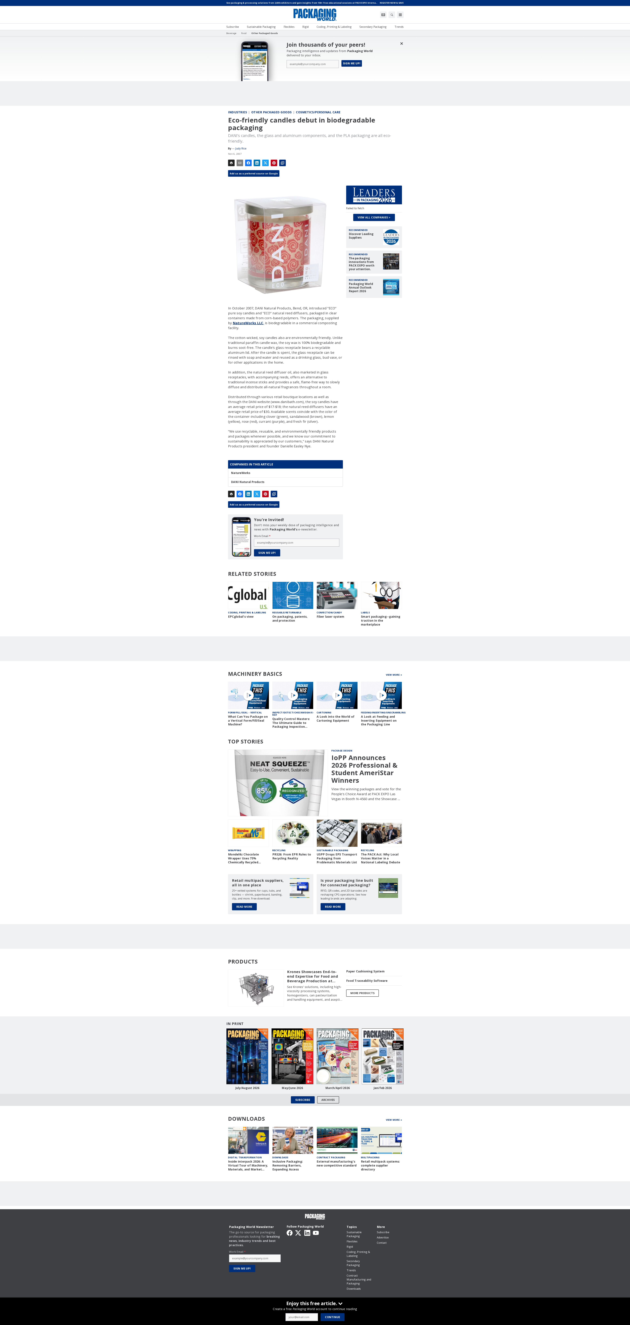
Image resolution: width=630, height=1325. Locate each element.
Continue (332, 1317)
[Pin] (274, 163)
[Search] (391, 14)
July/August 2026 (247, 1088)
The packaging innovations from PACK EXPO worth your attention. (361, 264)
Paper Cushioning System (365, 971)
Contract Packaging (331, 1157)
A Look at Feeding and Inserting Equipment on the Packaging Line (379, 720)
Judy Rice (240, 148)
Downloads (280, 1157)
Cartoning (324, 712)
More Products (362, 993)
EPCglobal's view (240, 616)
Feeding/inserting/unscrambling (383, 712)
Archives (328, 1100)
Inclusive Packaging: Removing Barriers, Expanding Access (287, 1165)
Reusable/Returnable (287, 612)
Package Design (341, 750)
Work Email (262, 536)
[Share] (248, 163)
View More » (394, 674)
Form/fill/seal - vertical (245, 712)
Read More (244, 907)
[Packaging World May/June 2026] (292, 1056)
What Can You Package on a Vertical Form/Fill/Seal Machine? (248, 720)
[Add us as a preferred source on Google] (282, 163)
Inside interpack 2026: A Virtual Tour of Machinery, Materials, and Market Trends (248, 1165)
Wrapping (234, 850)
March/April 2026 (337, 1088)
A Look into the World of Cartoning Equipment (335, 718)
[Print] (231, 163)
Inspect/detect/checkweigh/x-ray (293, 713)
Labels (365, 612)
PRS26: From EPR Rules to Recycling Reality (291, 856)
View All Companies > (374, 217)
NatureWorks (240, 473)
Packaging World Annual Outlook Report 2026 (361, 287)
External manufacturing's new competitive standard (337, 1163)
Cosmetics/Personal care (318, 112)
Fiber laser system (330, 616)
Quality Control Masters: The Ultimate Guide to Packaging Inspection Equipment (291, 723)
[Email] (240, 163)
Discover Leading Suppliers (361, 235)
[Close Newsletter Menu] (401, 43)
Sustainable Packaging (332, 850)
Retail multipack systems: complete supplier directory (380, 1165)
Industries (237, 112)
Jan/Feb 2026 (383, 1088)
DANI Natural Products (247, 482)
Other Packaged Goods (271, 112)
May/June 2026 (292, 1088)
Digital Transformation (245, 1157)
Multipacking (370, 1157)
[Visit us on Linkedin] (307, 1232)
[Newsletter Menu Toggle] (383, 14)
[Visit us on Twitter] (298, 1232)
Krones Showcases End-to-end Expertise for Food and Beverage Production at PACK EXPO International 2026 (312, 976)
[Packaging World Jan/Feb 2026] (383, 1056)
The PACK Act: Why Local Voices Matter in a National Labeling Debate (380, 858)
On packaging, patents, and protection (290, 618)
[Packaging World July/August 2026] (247, 1056)
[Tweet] (265, 163)
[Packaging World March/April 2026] (337, 1056)
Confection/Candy (329, 612)
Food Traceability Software (367, 981)
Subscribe (302, 1100)
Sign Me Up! (351, 63)
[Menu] (400, 14)
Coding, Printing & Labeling (247, 612)
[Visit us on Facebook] (290, 1232)
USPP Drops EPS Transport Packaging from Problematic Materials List (337, 858)
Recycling (279, 850)
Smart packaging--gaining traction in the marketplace (380, 620)
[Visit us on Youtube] (316, 1232)
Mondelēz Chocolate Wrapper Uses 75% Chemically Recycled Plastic (243, 858)
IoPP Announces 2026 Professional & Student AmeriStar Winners (364, 769)
